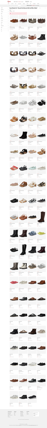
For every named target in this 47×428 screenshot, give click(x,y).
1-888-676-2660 (27, 1)
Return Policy (9, 414)
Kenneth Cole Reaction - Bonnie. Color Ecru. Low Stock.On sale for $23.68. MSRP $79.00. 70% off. (23, 284)
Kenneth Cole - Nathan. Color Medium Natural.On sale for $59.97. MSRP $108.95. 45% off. (23, 382)
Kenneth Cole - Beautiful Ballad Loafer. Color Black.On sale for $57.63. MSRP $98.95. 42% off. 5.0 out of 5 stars (23, 366)
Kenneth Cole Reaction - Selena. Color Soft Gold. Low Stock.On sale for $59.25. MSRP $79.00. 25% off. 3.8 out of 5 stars (41, 120)
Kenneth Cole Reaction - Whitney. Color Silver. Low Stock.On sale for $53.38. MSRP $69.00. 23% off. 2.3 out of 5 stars (41, 88)
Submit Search (20, 5)
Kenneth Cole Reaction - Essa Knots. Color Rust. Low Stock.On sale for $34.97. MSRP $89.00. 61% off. (23, 219)
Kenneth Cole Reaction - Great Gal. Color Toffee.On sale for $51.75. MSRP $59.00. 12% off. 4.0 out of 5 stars (14, 55)
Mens (14, 413)
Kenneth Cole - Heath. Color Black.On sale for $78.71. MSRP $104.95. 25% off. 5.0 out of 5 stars (23, 317)
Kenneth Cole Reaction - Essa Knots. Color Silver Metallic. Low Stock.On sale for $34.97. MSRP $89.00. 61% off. (14, 219)
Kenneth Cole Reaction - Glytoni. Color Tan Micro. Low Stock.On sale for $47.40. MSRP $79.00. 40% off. (23, 186)
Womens (15, 412)
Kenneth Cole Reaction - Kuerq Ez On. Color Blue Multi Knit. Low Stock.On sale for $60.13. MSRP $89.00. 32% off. (32, 169)
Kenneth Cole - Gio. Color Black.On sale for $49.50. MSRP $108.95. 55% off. (32, 398)
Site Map (27, 413)
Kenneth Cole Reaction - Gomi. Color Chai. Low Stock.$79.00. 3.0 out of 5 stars (14, 39)
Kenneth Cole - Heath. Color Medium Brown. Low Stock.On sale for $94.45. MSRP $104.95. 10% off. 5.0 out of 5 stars (32, 284)
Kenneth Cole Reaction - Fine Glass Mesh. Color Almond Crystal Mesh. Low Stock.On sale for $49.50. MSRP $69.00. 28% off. (32, 137)
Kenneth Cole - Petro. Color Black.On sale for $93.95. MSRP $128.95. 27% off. (14, 333)
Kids (14, 414)
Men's (27, 3)
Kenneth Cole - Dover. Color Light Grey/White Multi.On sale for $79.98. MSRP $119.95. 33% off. (14, 349)
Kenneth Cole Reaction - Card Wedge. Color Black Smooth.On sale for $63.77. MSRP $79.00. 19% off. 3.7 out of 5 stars (23, 88)
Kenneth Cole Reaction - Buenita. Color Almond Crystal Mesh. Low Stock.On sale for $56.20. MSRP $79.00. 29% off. (32, 153)
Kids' (30, 3)
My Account (34, 1)
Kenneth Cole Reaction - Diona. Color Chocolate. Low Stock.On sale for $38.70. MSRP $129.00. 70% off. (23, 235)
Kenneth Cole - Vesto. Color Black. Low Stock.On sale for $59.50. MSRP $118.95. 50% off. (23, 398)
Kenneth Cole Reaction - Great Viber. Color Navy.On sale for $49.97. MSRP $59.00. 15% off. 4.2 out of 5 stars (14, 71)
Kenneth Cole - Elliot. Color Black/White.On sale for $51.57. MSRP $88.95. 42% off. (14, 366)
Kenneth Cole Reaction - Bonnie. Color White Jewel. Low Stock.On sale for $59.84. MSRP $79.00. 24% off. (23, 104)
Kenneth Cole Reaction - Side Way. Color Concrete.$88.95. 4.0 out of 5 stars (32, 22)
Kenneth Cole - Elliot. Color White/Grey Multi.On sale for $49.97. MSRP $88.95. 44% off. (32, 366)
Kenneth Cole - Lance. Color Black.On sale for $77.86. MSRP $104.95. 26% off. (41, 317)
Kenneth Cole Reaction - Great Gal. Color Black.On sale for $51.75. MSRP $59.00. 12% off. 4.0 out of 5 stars (32, 55)
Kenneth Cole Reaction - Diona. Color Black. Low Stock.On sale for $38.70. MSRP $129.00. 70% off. (14, 235)
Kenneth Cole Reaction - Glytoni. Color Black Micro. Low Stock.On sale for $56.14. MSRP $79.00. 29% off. (23, 153)
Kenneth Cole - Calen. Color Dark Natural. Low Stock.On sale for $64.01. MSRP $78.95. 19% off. (32, 300)
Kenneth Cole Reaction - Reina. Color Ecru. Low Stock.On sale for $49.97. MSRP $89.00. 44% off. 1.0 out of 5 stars (32, 186)
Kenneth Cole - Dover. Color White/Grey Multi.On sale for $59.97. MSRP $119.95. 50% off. (14, 398)
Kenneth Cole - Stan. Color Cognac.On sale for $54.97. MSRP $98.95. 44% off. (14, 382)
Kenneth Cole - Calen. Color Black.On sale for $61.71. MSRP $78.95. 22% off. (14, 317)
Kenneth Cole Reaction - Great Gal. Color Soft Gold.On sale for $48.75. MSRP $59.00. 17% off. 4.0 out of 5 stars (32, 71)
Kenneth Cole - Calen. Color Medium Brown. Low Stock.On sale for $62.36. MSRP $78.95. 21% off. (41, 300)
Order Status (21, 414)
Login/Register (21, 412)
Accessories (19, 3)
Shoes (8, 3)
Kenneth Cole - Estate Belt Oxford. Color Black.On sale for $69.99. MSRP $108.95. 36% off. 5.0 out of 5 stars (32, 349)
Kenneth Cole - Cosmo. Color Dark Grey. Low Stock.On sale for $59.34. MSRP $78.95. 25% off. (32, 317)
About (27, 412)
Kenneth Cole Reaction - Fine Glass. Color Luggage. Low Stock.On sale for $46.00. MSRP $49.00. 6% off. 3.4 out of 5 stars (32, 39)
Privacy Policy (23, 419)
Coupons (28, 414)
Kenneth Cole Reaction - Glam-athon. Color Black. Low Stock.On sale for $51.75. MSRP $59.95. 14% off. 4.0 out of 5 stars (41, 55)
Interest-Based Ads (27, 419)
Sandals (31, 425)
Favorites (37, 1)
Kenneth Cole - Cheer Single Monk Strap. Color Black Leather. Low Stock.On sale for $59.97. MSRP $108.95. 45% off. (41, 382)
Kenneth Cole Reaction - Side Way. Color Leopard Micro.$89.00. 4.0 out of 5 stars (41, 22)
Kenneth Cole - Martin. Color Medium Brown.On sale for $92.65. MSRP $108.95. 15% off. (14, 300)
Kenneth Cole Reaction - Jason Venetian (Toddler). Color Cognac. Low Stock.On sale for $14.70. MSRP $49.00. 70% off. (14, 22)
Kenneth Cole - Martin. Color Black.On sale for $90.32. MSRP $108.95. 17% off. (23, 300)
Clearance (34, 3)
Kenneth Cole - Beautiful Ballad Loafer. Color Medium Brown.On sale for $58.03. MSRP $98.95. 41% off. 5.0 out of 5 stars (41, 349)
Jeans (35, 425)
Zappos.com (20, 425)
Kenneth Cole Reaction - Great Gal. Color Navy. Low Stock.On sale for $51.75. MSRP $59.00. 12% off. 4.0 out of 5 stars (23, 55)
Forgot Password (9, 412)
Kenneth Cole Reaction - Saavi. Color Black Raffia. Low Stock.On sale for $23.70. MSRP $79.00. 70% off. (14, 251)
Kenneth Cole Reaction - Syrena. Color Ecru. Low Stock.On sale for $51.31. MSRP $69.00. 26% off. (14, 137)
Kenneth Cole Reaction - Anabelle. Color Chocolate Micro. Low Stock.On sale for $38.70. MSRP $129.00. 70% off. (41, 219)
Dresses (33, 425)
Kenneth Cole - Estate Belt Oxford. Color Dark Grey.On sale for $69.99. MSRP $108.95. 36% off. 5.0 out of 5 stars (23, 349)
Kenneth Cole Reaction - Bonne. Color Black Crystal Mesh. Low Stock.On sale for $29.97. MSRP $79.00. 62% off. (32, 219)
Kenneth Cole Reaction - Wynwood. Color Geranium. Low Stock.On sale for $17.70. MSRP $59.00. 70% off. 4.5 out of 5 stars (14, 284)
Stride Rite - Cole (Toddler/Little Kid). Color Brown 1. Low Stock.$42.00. (23, 22)
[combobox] (14, 5)
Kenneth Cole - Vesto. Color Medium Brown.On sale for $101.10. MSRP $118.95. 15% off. (41, 284)
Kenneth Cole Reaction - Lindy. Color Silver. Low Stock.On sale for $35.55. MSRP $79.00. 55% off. (32, 202)
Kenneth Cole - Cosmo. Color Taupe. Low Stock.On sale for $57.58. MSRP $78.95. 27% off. (23, 333)
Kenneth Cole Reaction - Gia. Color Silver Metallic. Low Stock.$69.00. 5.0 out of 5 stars (23, 39)
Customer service (36, 1)
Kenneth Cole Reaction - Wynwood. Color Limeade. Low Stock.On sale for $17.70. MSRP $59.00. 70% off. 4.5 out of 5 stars (41, 235)
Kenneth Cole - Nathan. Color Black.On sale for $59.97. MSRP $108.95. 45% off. (32, 382)
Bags (15, 3)
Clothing (12, 3)
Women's (24, 3)
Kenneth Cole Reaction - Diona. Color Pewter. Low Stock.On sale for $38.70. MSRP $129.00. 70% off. (14, 268)
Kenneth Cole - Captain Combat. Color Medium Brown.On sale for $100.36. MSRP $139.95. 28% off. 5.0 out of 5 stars (32, 333)
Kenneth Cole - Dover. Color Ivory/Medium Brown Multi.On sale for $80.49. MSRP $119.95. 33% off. (41, 333)
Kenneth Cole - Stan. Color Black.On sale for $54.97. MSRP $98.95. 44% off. (41, 366)
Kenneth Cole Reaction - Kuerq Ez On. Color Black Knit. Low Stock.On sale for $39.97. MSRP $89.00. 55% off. (41, 202)
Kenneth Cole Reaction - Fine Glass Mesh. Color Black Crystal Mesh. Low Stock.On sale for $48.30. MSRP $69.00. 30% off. (23, 169)
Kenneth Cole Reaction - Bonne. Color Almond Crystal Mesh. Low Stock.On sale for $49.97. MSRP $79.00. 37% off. (14, 186)
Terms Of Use (19, 419)
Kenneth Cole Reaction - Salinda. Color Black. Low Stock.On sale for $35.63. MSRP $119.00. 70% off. (32, 251)
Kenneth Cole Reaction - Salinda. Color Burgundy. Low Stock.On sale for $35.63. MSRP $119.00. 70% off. (41, 251)
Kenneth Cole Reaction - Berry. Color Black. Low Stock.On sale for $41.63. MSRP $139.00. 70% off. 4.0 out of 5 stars (23, 251)
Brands (38, 3)
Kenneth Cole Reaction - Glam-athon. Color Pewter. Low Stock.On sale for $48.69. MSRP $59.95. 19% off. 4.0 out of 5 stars (14, 88)
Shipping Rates (9, 413)
